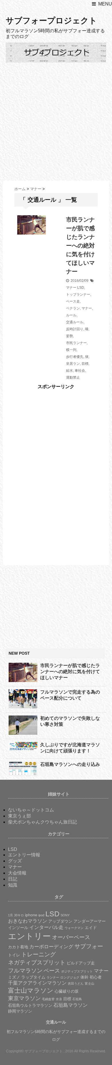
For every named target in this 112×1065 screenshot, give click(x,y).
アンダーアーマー (90, 921)
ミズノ (14, 977)
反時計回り (74, 329)
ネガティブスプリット (36, 962)
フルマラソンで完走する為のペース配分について (70, 695)
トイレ (14, 955)
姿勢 (69, 336)
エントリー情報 (24, 854)
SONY (65, 915)
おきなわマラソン (27, 921)
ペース (52, 971)
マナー (71, 288)
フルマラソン (25, 970)
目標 (85, 364)
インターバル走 (46, 927)
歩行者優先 (74, 357)
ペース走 (73, 301)
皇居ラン (73, 364)
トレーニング (38, 954)
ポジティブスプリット (77, 971)
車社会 (80, 371)
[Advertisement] (56, 121)
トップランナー (78, 294)
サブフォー (88, 946)
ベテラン (73, 308)
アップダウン (60, 921)
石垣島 (77, 999)
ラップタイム (33, 977)
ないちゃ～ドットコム (31, 809)
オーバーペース (71, 937)
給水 (69, 371)
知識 (12, 885)
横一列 (71, 350)
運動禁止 (73, 377)
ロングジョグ (69, 977)
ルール (71, 315)
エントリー (29, 936)
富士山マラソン (30, 990)
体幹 (84, 977)
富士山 (89, 983)
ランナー (53, 977)
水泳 (59, 999)
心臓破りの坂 (67, 991)
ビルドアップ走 (81, 963)
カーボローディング (51, 946)
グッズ (15, 860)
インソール (18, 927)
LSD (80, 288)
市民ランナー (76, 343)
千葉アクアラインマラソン (37, 983)
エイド (91, 927)
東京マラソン (24, 998)
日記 (12, 879)
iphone (31, 915)
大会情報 (17, 872)
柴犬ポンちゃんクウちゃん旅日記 (42, 821)
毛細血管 (48, 999)
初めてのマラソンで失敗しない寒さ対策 (70, 721)
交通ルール (74, 322)
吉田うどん (76, 983)
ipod (41, 915)
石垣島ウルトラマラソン (30, 1005)
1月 (10, 915)
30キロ (19, 915)
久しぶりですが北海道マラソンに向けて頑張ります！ (70, 747)
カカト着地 (18, 947)
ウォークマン (74, 928)
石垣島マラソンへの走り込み (70, 764)
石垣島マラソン (70, 1005)
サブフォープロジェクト (51, 20)
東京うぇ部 (19, 815)
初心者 (96, 977)
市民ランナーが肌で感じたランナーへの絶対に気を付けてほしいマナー (80, 245)
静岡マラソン (20, 1011)
